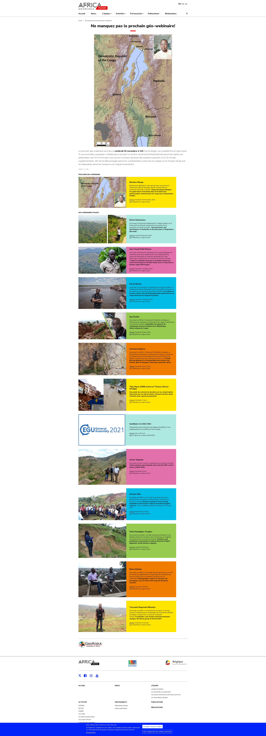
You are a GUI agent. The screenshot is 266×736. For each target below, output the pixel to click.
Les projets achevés (84, 720)
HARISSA (81, 706)
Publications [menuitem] (153, 13)
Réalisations (157, 707)
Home (80, 21)
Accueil (81, 686)
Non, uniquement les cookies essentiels (157, 732)
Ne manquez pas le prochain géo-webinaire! (98, 21)
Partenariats (121, 702)
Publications (157, 702)
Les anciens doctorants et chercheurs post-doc (166, 695)
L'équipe (154, 686)
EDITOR (81, 708)
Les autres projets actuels (86, 717)
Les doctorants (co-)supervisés (161, 692)
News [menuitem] (93, 13)
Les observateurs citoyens (159, 697)
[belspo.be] (132, 666)
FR (179, 4)
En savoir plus (90, 732)
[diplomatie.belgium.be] (176, 665)
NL (186, 4)
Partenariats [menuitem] (136, 14)
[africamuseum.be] (88, 665)
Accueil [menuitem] (81, 13)
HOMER (81, 711)
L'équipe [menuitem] (106, 14)
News (117, 686)
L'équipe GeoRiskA (157, 689)
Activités (82, 702)
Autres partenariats (121, 708)
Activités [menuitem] (120, 14)
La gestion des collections (86, 722)
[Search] (187, 13)
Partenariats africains (121, 706)
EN (183, 4)
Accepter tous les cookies (152, 727)
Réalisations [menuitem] (170, 13)
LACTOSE (81, 714)
